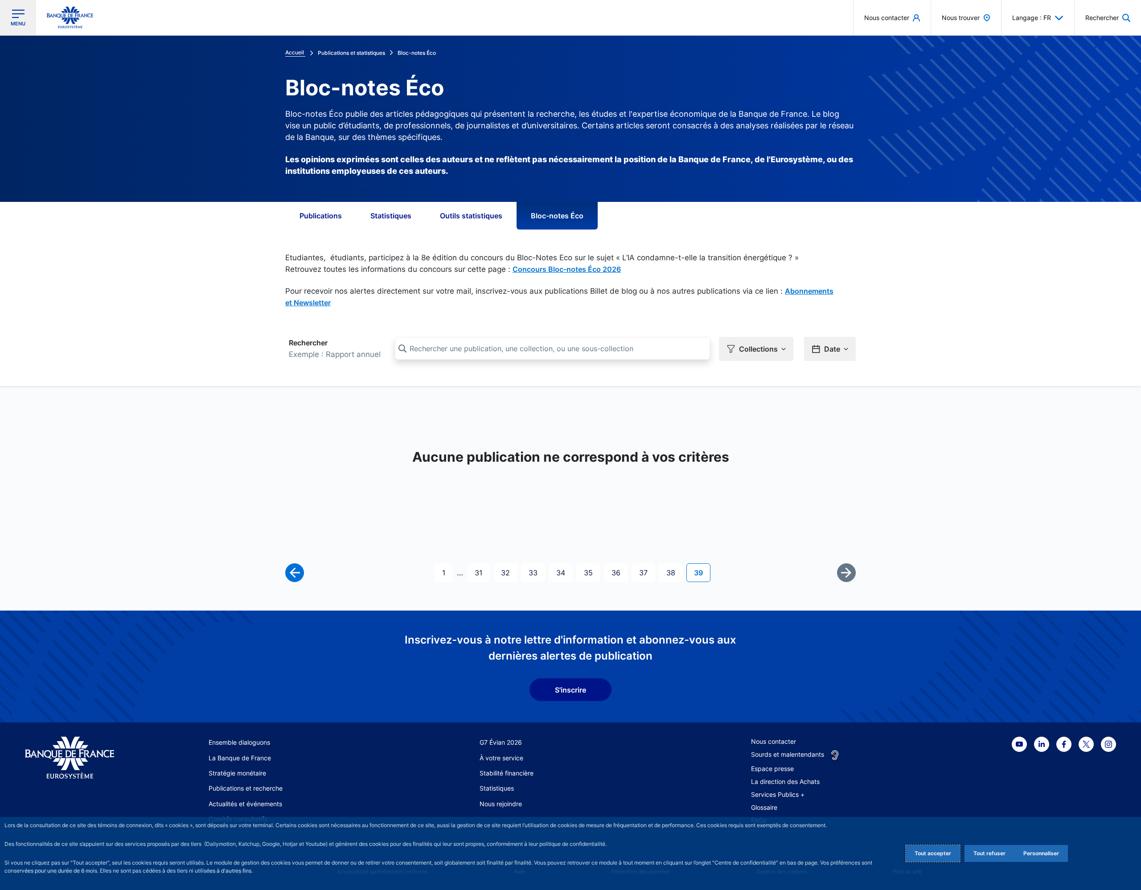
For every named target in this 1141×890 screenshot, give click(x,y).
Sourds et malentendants (787, 754)
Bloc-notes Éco (557, 215)
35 (591, 572)
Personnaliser (1041, 853)
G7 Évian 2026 (501, 742)
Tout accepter (933, 853)
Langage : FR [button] (1031, 17)
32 (509, 572)
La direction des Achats (785, 781)
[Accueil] (79, 758)
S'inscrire (570, 689)
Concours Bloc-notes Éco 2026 (567, 269)
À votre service (501, 758)
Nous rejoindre (501, 804)
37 (647, 572)
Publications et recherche (246, 788)
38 (674, 572)
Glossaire (764, 807)
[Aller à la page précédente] (294, 572)
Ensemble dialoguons (239, 742)
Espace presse (772, 768)
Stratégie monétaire (237, 773)
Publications (321, 215)
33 (536, 572)
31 (482, 572)
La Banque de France (240, 758)
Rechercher (308, 342)
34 (564, 572)
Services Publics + (777, 794)
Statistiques (390, 215)
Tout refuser (989, 853)
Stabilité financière (507, 773)
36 (619, 572)
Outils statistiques (471, 215)
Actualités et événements (245, 804)
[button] (1108, 17)
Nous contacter (773, 741)
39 (702, 572)
